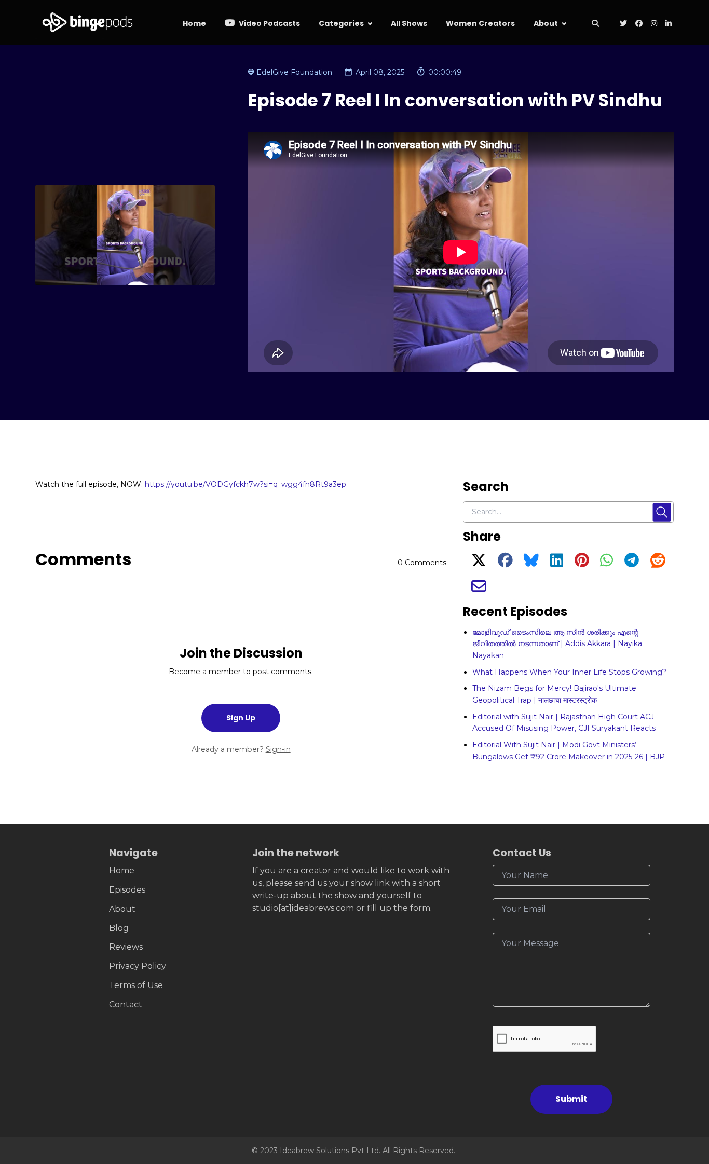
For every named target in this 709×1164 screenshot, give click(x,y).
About (546, 23)
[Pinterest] (582, 563)
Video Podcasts (268, 23)
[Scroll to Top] (684, 1097)
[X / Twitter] (478, 563)
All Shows (409, 23)
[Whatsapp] (606, 563)
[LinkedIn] (556, 563)
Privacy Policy (137, 966)
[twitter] (623, 24)
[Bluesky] (531, 563)
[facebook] (639, 24)
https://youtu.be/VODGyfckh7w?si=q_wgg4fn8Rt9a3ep (245, 484)
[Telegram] (631, 563)
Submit (571, 1099)
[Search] (596, 24)
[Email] (478, 589)
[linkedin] (667, 24)
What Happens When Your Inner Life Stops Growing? (569, 672)
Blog (119, 928)
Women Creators (480, 23)
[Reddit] (657, 563)
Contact (125, 1004)
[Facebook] (505, 563)
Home (194, 23)
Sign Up (240, 718)
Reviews (126, 947)
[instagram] (654, 24)
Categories (341, 23)
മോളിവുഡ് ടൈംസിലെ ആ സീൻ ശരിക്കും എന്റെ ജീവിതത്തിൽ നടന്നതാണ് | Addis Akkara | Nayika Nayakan (557, 643)
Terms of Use (136, 985)
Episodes (127, 890)
